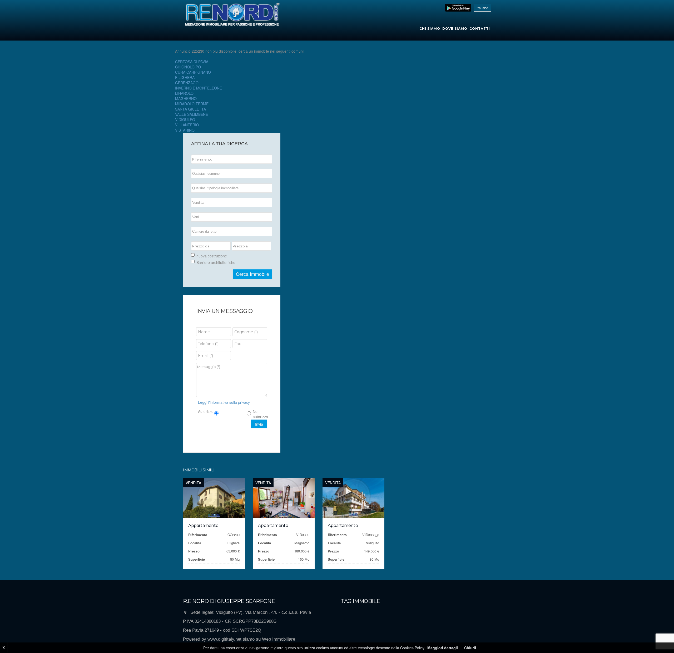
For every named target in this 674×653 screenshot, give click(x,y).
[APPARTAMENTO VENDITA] (214, 498)
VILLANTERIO (187, 124)
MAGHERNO (186, 98)
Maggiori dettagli (442, 647)
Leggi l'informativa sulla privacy (224, 402)
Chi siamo (429, 29)
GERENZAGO (187, 82)
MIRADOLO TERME (192, 103)
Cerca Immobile (252, 274)
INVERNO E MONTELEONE (198, 88)
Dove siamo (454, 29)
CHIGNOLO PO (188, 66)
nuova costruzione (211, 255)
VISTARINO (185, 130)
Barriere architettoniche (215, 262)
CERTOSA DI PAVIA (191, 61)
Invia (259, 424)
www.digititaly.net (224, 639)
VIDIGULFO (185, 119)
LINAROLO (184, 93)
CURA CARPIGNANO (193, 72)
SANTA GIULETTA (190, 109)
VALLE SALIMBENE (191, 114)
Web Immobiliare (278, 639)
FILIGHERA (185, 77)
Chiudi (470, 647)
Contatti (479, 29)
